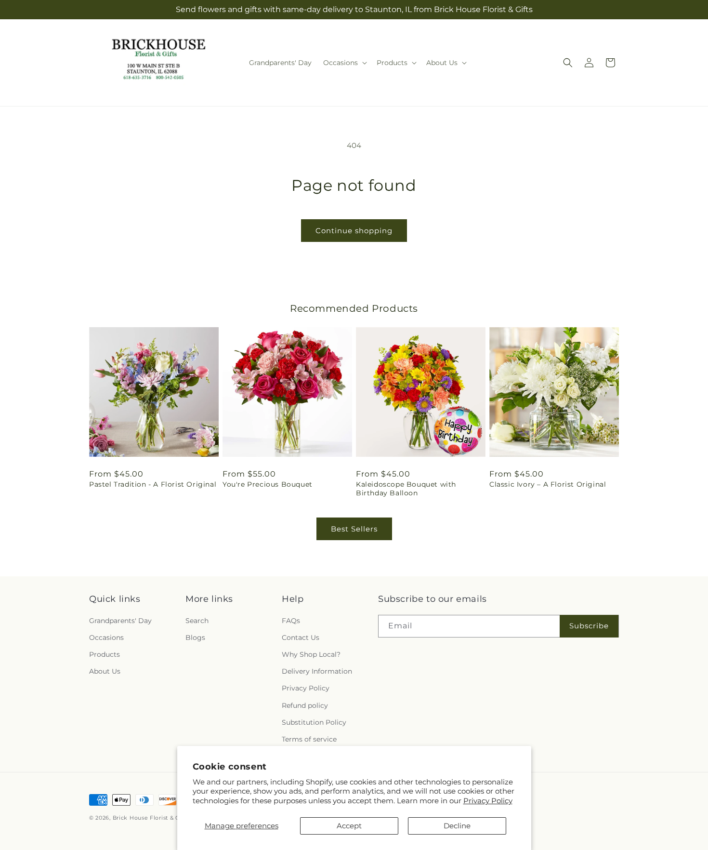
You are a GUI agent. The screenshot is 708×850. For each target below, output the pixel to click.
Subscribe (589, 625)
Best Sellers (354, 528)
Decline (457, 825)
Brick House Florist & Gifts (151, 817)
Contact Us (300, 637)
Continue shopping (354, 230)
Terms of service (309, 739)
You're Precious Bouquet (268, 484)
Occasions (106, 637)
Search (197, 620)
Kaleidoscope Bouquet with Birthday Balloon (406, 488)
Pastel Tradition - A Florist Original (152, 484)
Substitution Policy (314, 722)
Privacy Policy (487, 800)
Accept (349, 825)
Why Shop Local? (311, 654)
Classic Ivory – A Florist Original (547, 484)
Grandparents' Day (120, 620)
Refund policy (305, 705)
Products (104, 654)
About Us (104, 671)
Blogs (195, 637)
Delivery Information (317, 671)
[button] (344, 63)
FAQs (291, 620)
